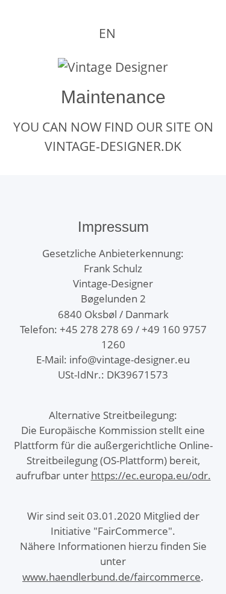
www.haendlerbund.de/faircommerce (111, 577)
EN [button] (107, 33)
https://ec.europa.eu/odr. (151, 475)
